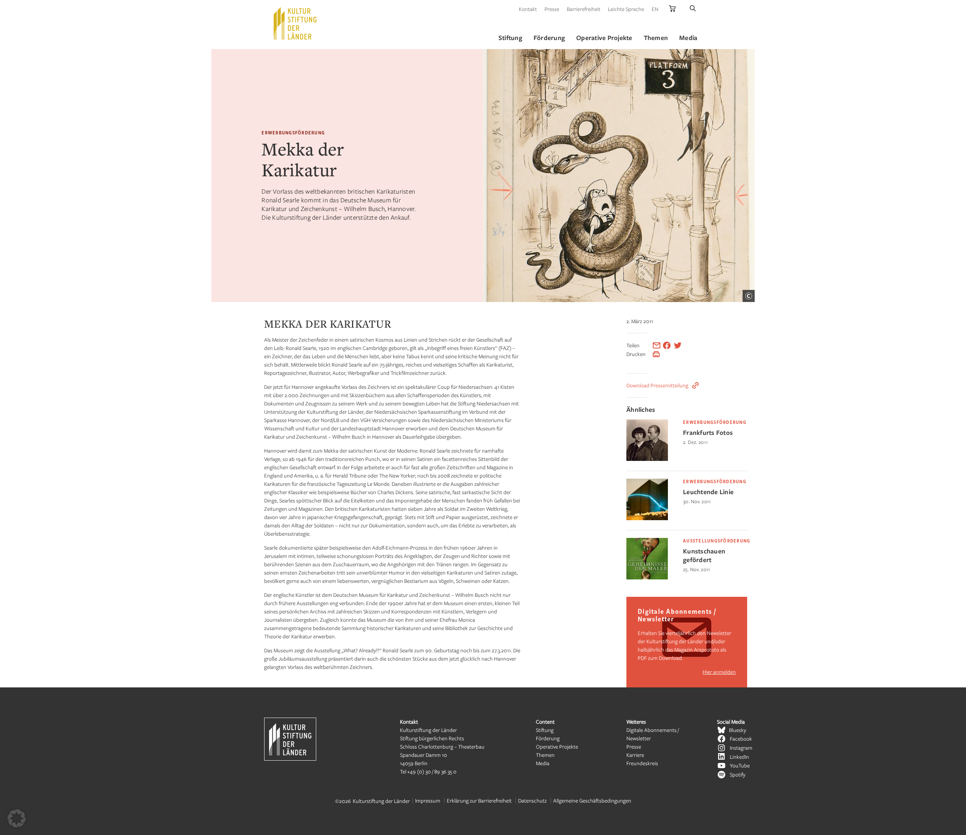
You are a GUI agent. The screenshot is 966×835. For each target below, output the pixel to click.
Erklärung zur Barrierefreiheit (479, 800)
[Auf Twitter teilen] (677, 345)
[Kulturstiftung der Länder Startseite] (295, 23)
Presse (552, 8)
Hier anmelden (719, 671)
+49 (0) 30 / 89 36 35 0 (432, 771)
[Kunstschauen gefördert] (647, 577)
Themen (545, 754)
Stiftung (545, 729)
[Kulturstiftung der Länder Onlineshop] (672, 9)
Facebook (741, 738)
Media (542, 763)
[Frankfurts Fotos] (647, 458)
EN (655, 8)
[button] (16, 818)
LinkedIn (739, 756)
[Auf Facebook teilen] (666, 345)
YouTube (740, 765)
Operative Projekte (557, 746)
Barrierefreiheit (583, 8)
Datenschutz (532, 800)
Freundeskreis (642, 763)
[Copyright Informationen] (749, 296)
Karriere (635, 754)
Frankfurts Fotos (708, 432)
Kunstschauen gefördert (704, 555)
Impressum (427, 800)
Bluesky (737, 729)
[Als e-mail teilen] (656, 345)
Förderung (548, 738)
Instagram (741, 747)
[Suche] (693, 9)
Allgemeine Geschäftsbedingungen (592, 800)
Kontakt (528, 8)
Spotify (737, 774)
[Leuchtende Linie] (647, 518)
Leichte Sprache (626, 8)
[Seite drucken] (656, 354)
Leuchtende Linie (708, 491)
